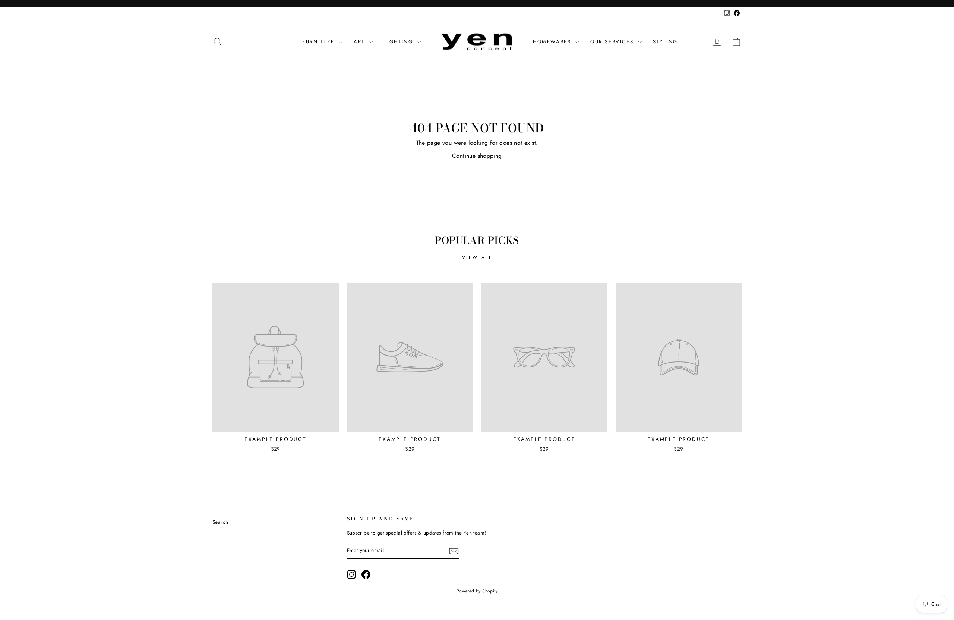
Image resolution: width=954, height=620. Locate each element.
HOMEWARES (553, 41)
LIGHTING (400, 41)
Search (220, 522)
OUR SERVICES (613, 41)
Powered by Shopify (477, 591)
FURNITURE (319, 41)
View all (477, 257)
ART (360, 41)
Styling (665, 41)
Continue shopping (477, 155)
